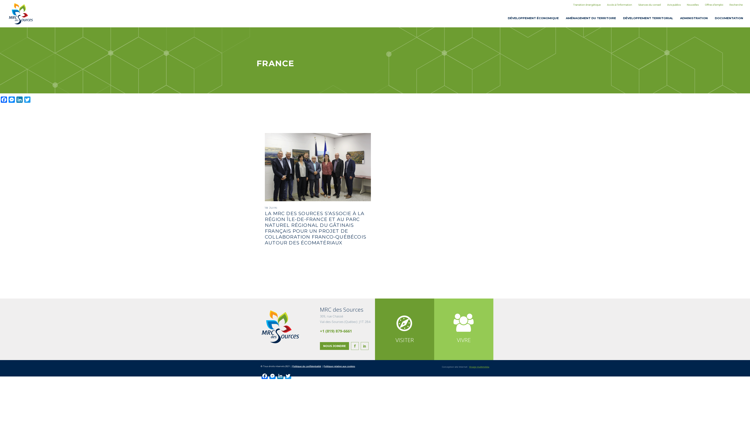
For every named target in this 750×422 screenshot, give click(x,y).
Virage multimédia (479, 366)
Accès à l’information (619, 4)
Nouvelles (693, 4)
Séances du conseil (649, 4)
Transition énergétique (587, 4)
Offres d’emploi (714, 4)
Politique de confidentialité (306, 366)
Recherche (736, 4)
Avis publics (674, 4)
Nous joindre (334, 346)
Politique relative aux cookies (339, 366)
